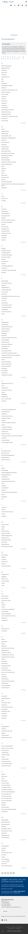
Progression (4, 618)
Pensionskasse (4, 598)
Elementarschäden (5, 257)
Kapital (3, 468)
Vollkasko (3, 805)
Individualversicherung (7, 416)
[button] (2, 873)
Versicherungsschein (6, 794)
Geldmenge (4, 333)
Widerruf (18, 928)
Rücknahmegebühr (6, 685)
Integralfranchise (5, 433)
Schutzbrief (4, 696)
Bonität (3, 170)
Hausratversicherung (6, 390)
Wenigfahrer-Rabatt (6, 828)
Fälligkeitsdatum (5, 287)
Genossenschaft (5, 342)
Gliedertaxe (4, 368)
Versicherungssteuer (6, 796)
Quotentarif (4, 631)
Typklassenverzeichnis (6, 737)
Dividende (3, 237)
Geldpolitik (4, 335)
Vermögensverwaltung (6, 789)
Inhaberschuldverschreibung (8, 422)
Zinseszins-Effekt (5, 861)
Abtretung (3, 74)
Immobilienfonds (5, 411)
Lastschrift (3, 507)
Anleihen (3, 98)
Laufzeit (3, 509)
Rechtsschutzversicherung (7, 648)
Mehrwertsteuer (5, 531)
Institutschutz (4, 431)
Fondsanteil (4, 298)
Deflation (3, 218)
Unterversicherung (5, 765)
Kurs (2, 498)
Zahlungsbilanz (5, 846)
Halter (2, 385)
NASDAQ (3, 557)
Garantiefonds (4, 324)
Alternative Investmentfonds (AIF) (9, 90)
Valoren (3, 774)
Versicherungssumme (6, 798)
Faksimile (3, 285)
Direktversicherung (6, 233)
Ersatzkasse (4, 268)
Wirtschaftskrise (5, 837)
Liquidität (3, 516)
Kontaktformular (17, 892)
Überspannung (5, 750)
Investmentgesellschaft (7, 442)
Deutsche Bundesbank (6, 222)
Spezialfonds (4, 709)
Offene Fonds (4, 579)
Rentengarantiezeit (6, 665)
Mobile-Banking (5, 544)
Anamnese (4, 96)
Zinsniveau (4, 863)
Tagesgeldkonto (5, 726)
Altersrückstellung (5, 92)
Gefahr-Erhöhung (5, 329)
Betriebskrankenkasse (6, 164)
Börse (2, 173)
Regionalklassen (5, 650)
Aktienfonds (4, 83)
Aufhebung (4, 105)
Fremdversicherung (6, 311)
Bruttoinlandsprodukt (6, 181)
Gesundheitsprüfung (6, 357)
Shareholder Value (5, 702)
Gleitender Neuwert (6, 366)
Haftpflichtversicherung (7, 383)
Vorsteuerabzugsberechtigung (8, 809)
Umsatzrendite (5, 759)
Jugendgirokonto (5, 457)
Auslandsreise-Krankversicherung (9, 116)
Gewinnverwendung (6, 364)
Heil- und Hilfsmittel (6, 398)
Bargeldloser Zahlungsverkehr (8, 138)
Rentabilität (4, 661)
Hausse (3, 392)
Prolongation (4, 620)
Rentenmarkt (4, 668)
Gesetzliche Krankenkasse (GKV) (9, 353)
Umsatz (3, 757)
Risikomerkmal (4, 678)
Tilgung (3, 733)
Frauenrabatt (4, 303)
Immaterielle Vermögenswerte (8, 409)
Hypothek (3, 401)
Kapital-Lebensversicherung (8, 481)
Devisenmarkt (4, 226)
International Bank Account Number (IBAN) (11, 435)
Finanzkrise (4, 294)
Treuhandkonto (5, 735)
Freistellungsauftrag (6, 307)
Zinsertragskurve (5, 859)
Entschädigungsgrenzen (7, 266)
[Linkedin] (2, 920)
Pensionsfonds (4, 596)
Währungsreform (5, 824)
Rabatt (3, 639)
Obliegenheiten (5, 574)
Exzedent (3, 272)
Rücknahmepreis (5, 687)
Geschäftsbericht (5, 346)
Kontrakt (3, 490)
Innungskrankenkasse (6, 427)
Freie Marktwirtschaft (6, 305)
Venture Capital (5, 783)
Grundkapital (4, 370)
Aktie (2, 81)
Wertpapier (4, 833)
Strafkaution (4, 716)
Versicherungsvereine (6, 800)
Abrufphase (4, 70)
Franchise (3, 300)
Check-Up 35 (4, 198)
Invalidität (3, 438)
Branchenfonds (5, 177)
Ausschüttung (4, 120)
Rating (3, 643)
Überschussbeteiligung (7, 746)
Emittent (3, 263)
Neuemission (4, 561)
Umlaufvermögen (5, 754)
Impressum (13, 927)
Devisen (3, 224)
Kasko (2, 483)
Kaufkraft (3, 485)
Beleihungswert (5, 157)
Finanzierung (4, 292)
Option (3, 583)
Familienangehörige (6, 289)
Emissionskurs (4, 261)
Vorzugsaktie (4, 811)
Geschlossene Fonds (6, 350)
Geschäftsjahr (4, 348)
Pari (2, 594)
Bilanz (2, 166)
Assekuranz (4, 103)
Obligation (3, 576)
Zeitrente (3, 848)
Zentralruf (3, 854)
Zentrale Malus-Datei (6, 852)
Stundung (3, 718)
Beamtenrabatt (5, 149)
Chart (2, 196)
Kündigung (4, 496)
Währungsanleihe (5, 822)
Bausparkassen (5, 146)
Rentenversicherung (6, 670)
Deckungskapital (5, 213)
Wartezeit (3, 826)
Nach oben (23, 190)
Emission (3, 259)
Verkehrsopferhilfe (5, 785)
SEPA (2, 700)
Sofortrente (4, 705)
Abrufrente (4, 72)
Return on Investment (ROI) (8, 672)
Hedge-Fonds (4, 396)
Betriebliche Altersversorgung (8, 162)
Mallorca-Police (5, 524)
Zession (3, 857)
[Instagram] (6, 920)
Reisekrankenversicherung (7, 657)
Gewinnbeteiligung (6, 361)
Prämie (3, 607)
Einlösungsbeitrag (5, 252)
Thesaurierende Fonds (6, 731)
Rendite (3, 659)
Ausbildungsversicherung (7, 109)
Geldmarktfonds (5, 331)
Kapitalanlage (4, 470)
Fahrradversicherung (6, 283)
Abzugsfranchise (5, 76)
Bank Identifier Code (6, 135)
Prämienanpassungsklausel (8, 609)
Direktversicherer (5, 231)
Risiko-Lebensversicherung (7, 681)
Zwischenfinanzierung (6, 865)
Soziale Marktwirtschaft (7, 707)
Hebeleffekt (4, 394)
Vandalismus (4, 780)
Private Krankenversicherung (8, 615)
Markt (2, 529)
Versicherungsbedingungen (8, 791)
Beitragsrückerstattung (6, 155)
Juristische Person (5, 459)
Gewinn (3, 359)
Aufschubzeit (4, 107)
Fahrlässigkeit (4, 281)
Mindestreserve (5, 537)
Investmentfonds (5, 440)
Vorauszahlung (5, 807)
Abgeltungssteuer (5, 68)
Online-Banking (5, 581)
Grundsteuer (4, 372)
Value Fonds (4, 776)
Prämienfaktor (4, 611)
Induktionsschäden (6, 418)
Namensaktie (4, 555)
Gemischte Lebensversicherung (9, 337)
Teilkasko (3, 728)
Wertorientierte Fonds (6, 831)
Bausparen (4, 144)
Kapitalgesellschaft (6, 474)
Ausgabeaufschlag (5, 114)
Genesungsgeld (5, 340)
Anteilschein (4, 101)
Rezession (3, 674)
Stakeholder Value (5, 711)
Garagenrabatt (4, 322)
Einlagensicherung (5, 250)
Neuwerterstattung (6, 566)
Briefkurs (3, 179)
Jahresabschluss (5, 453)
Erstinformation (11, 928)
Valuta (2, 778)
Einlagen (3, 248)
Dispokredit (4, 235)
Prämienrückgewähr (6, 613)
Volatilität (3, 802)
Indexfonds (4, 414)
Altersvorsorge (4, 94)
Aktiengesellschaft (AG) (6, 85)
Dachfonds (4, 209)
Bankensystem (4, 133)
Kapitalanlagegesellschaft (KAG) (9, 472)
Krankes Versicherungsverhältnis (9, 492)
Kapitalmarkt (4, 477)
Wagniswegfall (4, 820)
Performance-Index (6, 600)
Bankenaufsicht (5, 131)
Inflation (3, 420)
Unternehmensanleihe (6, 763)
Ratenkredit (4, 641)
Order (2, 585)
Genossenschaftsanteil (6, 344)
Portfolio (3, 605)
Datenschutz (19, 927)
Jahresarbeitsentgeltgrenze (8, 455)
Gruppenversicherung (6, 375)
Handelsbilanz (4, 388)
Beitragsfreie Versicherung (7, 153)
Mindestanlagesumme (6, 535)
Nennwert (3, 559)
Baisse (3, 129)
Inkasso (3, 424)
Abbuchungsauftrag (6, 66)
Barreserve (4, 140)
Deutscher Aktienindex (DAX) (8, 220)
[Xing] (4, 920)
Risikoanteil (4, 676)
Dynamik (3, 240)
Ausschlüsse (4, 118)
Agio (2, 79)
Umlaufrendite (4, 752)
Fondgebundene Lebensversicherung (10, 296)
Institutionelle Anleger (6, 429)
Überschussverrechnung (7, 748)
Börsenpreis (4, 175)
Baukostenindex (5, 142)
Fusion (3, 314)
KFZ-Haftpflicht (5, 488)
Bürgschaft (4, 187)
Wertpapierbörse (5, 835)
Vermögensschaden (6, 787)
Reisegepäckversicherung (7, 654)
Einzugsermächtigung (6, 255)
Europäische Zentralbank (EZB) (8, 270)
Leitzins (3, 514)
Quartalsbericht (5, 628)
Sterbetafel (4, 713)
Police (2, 602)
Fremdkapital (4, 309)
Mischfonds (4, 542)
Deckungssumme (5, 215)
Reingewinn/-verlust (6, 652)
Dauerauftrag (4, 211)
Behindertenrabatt (5, 151)
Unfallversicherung (6, 761)
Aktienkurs (4, 87)
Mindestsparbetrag (6, 540)
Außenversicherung (6, 112)
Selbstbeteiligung (5, 698)
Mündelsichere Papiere (7, 546)
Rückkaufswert (4, 683)
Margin (3, 526)
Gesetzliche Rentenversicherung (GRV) (10, 355)
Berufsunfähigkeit (5, 160)
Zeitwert (3, 850)
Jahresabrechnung (5, 451)
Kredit (2, 494)
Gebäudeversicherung (6, 326)
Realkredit (3, 646)
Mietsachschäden (5, 533)
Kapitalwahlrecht (5, 479)
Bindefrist (3, 168)
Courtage (3, 200)
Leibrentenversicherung (7, 511)
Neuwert (3, 563)
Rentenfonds (4, 663)
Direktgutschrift (5, 229)
